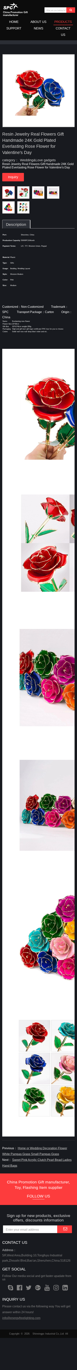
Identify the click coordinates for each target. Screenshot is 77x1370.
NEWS (38, 28)
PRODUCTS (63, 22)
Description (16, 224)
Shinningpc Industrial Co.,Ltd (48, 1333)
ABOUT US (38, 22)
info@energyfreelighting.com (21, 1318)
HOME (14, 22)
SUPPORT (13, 28)
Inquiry (13, 177)
